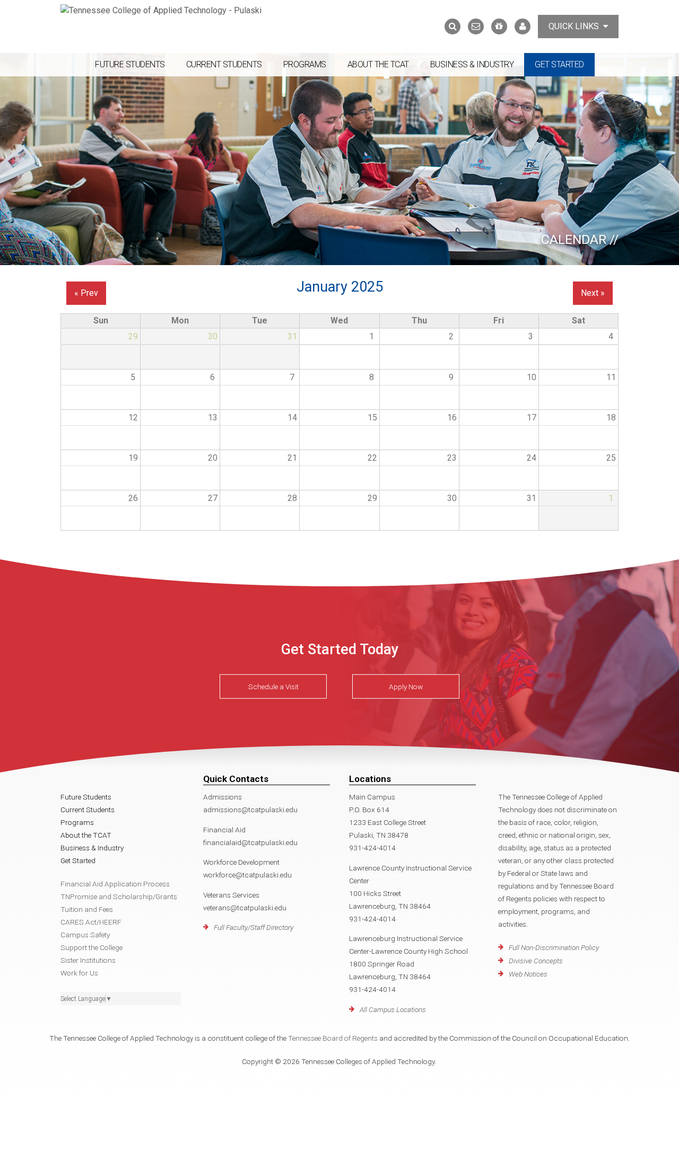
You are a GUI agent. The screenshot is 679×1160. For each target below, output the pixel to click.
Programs (304, 64)
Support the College (91, 947)
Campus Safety (85, 934)
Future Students (130, 64)
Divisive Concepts (536, 960)
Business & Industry (472, 64)
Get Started (559, 64)
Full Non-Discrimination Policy (554, 947)
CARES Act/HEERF (90, 922)
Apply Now (406, 686)
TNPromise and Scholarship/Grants (118, 896)
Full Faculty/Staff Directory (253, 927)
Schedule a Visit (273, 686)
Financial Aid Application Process (115, 884)
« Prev (86, 293)
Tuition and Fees (86, 909)
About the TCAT (378, 64)
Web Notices (528, 974)
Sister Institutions (88, 960)
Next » (593, 293)
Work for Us (79, 973)
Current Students (224, 64)
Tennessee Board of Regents (333, 1038)
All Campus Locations (393, 1009)
